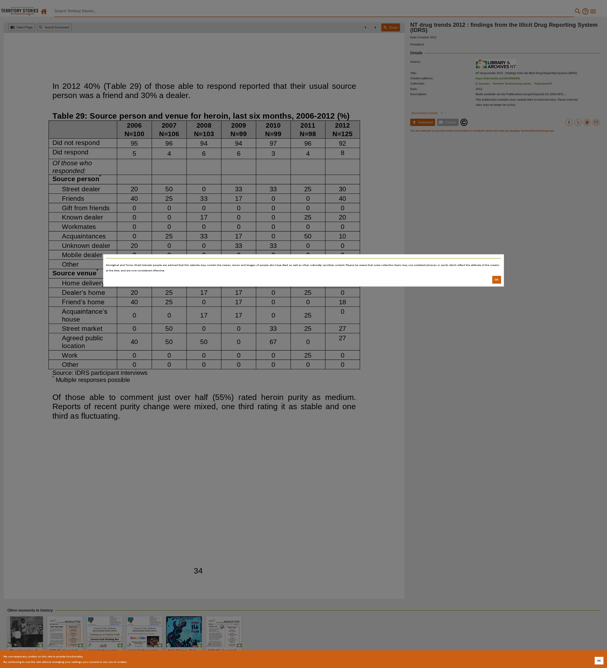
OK (497, 280)
